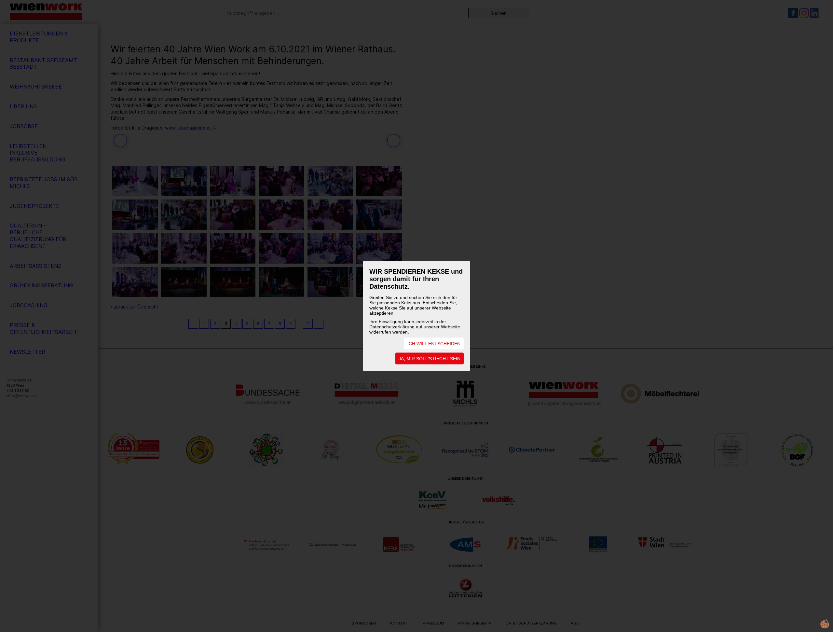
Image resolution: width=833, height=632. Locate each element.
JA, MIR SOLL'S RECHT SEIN (429, 358)
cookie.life (825, 624)
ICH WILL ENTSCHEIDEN (433, 343)
